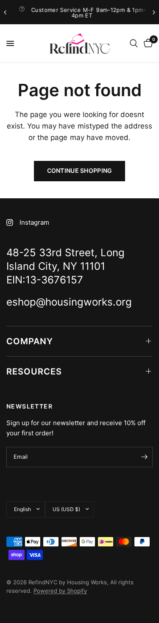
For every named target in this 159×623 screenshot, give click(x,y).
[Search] (134, 43)
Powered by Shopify (60, 590)
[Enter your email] (144, 457)
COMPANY (29, 341)
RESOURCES (34, 371)
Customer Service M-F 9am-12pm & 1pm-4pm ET (86, 12)
